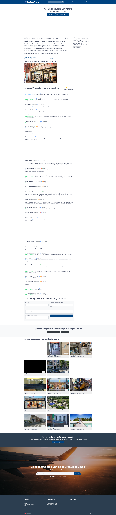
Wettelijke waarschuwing (52, 503)
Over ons (26, 502)
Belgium (26, 6)
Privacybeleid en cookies (52, 504)
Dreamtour (73, 428)
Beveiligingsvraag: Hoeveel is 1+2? (32, 315)
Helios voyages (28, 428)
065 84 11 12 (51, 14)
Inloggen (89, 2)
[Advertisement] (75, 26)
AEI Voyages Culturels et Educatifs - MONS (34, 392)
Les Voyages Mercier (52, 373)
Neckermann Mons (52, 392)
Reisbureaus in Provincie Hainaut (36, 6)
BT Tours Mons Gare (29, 373)
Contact (71, 502)
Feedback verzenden (62, 316)
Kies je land (28, 513)
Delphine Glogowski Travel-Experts (55, 409)
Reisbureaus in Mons (49, 6)
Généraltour (73, 355)
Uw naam (27, 302)
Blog (25, 505)
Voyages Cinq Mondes (52, 428)
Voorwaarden (50, 502)
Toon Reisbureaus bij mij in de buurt (58, 476)
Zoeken (78, 473)
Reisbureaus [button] (67, 2)
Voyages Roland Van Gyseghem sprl (78, 392)
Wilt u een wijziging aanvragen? (31, 57)
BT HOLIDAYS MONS (52, 355)
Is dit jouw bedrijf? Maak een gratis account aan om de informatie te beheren (40, 58)
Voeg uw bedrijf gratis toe (79, 2)
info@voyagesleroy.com (62, 14)
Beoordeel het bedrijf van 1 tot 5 (56, 302)
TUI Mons (27, 409)
